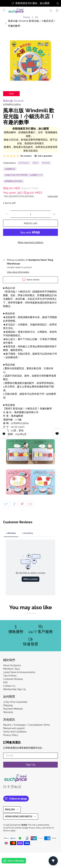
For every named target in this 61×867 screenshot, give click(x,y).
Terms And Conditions (15, 731)
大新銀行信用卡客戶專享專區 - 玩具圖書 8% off (23, 175)
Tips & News (10, 675)
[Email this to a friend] (30, 504)
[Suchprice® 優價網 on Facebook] (8, 787)
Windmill (45, 163)
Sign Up (30, 764)
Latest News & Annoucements (19, 672)
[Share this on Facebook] (14, 504)
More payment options (30, 242)
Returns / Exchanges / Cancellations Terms (26, 725)
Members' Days (11, 669)
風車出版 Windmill (13, 100)
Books (35, 163)
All (36, 17)
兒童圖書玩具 (10, 169)
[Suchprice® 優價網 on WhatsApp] (19, 787)
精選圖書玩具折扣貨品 (13, 181)
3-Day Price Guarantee (15, 702)
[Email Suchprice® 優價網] (4, 787)
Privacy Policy (10, 735)
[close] (57, 3)
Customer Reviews (13, 679)
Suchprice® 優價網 (18, 825)
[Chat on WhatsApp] (14, 861)
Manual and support (14, 728)
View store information (18, 272)
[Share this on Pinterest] (22, 504)
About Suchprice (12, 665)
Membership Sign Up (14, 689)
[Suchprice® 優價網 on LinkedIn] (15, 787)
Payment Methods (13, 708)
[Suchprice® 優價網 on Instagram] (12, 787)
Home (26, 17)
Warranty (8, 712)
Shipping (8, 705)
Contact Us (9, 686)
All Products (24, 163)
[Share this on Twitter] (6, 504)
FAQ (5, 682)
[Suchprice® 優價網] (27, 10)
